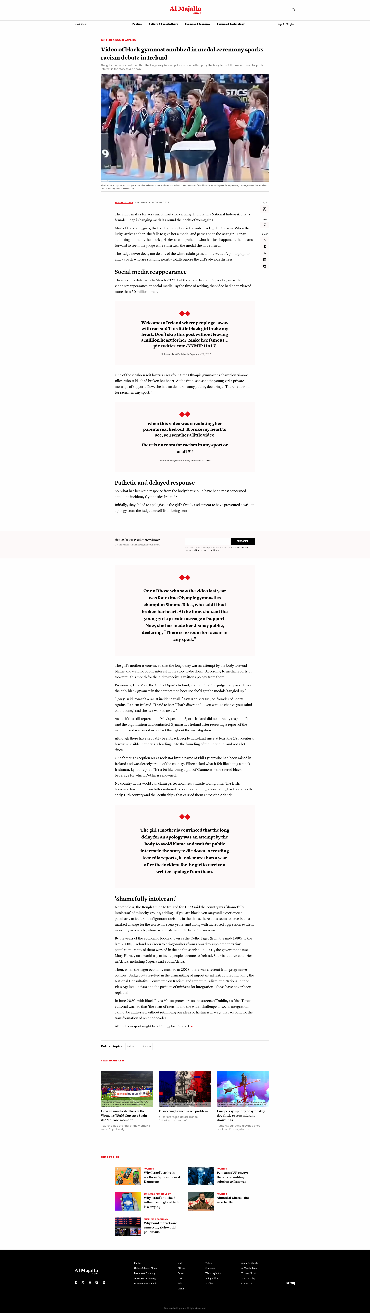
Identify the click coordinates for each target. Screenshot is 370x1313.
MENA (181, 1268)
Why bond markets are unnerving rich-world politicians (160, 1227)
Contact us (246, 1283)
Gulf (180, 1262)
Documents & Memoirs (146, 1283)
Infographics (211, 1278)
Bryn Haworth (124, 202)
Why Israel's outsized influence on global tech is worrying (161, 1202)
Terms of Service (249, 1273)
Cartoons (210, 1268)
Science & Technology (231, 24)
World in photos (213, 1273)
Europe (181, 1273)
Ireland (131, 1046)
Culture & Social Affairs (163, 24)
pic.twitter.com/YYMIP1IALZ (184, 346)
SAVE (264, 219)
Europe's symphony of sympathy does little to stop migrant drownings (241, 1115)
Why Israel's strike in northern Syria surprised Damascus (162, 1177)
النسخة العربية (81, 24)
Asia (180, 1283)
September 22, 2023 (200, 354)
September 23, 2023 (201, 460)
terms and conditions (207, 550)
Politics (137, 24)
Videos (208, 1262)
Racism (147, 1046)
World (181, 1288)
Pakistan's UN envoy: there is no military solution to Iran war (232, 1177)
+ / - (264, 202)
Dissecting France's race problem (183, 1111)
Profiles (209, 1283)
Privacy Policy (248, 1278)
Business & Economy (197, 24)
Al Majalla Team (249, 1268)
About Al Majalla (249, 1262)
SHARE (265, 234)
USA (180, 1278)
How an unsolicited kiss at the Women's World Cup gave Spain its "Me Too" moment (124, 1115)
